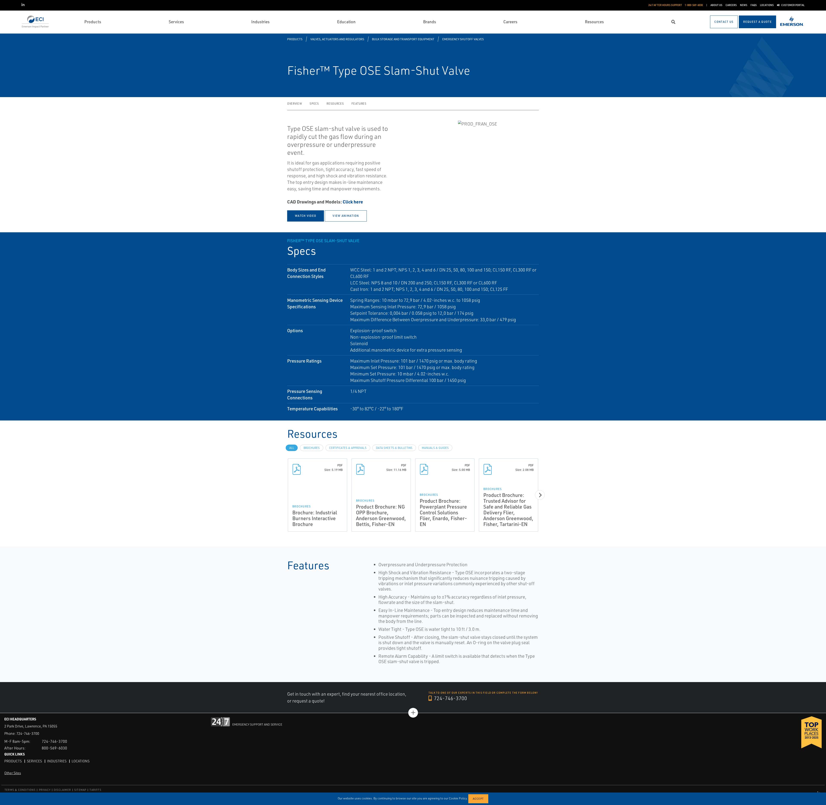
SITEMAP (80, 789)
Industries (56, 761)
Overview (294, 103)
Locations (80, 761)
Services (34, 761)
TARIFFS (95, 789)
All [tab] (291, 448)
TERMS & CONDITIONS (20, 789)
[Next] (540, 495)
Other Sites (12, 773)
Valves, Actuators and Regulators (337, 39)
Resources (335, 103)
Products (294, 39)
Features (358, 103)
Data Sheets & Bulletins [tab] (394, 448)
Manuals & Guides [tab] (435, 448)
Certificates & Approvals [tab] (348, 448)
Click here (353, 202)
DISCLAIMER (62, 789)
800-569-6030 (54, 748)
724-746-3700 (450, 698)
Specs (314, 103)
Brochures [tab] (312, 448)
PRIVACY (45, 789)
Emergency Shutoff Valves (463, 39)
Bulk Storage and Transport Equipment (403, 39)
